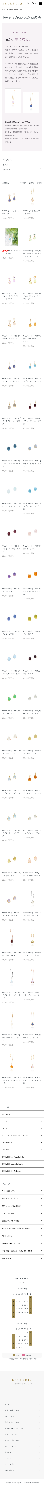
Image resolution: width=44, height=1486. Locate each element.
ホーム (4, 9)
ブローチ (5, 1149)
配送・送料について (12, 1410)
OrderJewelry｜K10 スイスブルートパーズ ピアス (32, 506)
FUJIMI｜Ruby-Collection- (12, 1171)
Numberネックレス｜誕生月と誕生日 (16, 1228)
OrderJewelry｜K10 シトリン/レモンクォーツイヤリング (32, 296)
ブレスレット (7, 1142)
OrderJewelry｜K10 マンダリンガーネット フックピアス (32, 339)
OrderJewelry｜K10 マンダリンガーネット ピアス (32, 591)
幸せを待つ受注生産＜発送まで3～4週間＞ (18, 1251)
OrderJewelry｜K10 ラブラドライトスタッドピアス (11, 421)
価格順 (31, 183)
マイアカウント (10, 1446)
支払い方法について (12, 1422)
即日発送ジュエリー (9, 1191)
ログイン (8, 1458)
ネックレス (6, 1114)
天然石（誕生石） (8, 1213)
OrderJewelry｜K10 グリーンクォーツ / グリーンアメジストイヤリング (32, 253)
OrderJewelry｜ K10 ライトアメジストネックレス (32, 1080)
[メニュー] (40, 3)
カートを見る (10, 1464)
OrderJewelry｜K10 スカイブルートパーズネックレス (11, 995)
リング (4, 1128)
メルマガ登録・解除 (12, 1440)
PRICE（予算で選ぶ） (10, 1198)
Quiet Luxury (7, 1236)
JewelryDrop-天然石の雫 (15, 9)
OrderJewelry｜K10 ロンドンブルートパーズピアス (11, 463)
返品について (10, 1416)
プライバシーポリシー (13, 1434)
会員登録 (8, 1452)
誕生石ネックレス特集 (10, 1221)
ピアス (4, 1121)
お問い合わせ (10, 1470)
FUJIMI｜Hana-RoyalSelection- (14, 1157)
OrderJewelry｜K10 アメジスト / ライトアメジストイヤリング (11, 296)
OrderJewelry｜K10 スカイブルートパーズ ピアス (11, 833)
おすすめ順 (22, 183)
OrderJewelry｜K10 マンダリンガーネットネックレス (11, 1080)
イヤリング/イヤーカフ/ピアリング (15, 1135)
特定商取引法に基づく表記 (14, 1428)
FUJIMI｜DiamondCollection (12, 1164)
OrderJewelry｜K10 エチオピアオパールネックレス (11, 1037)
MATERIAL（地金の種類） (12, 1206)
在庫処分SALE (7, 1258)
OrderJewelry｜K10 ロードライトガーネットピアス (32, 421)
